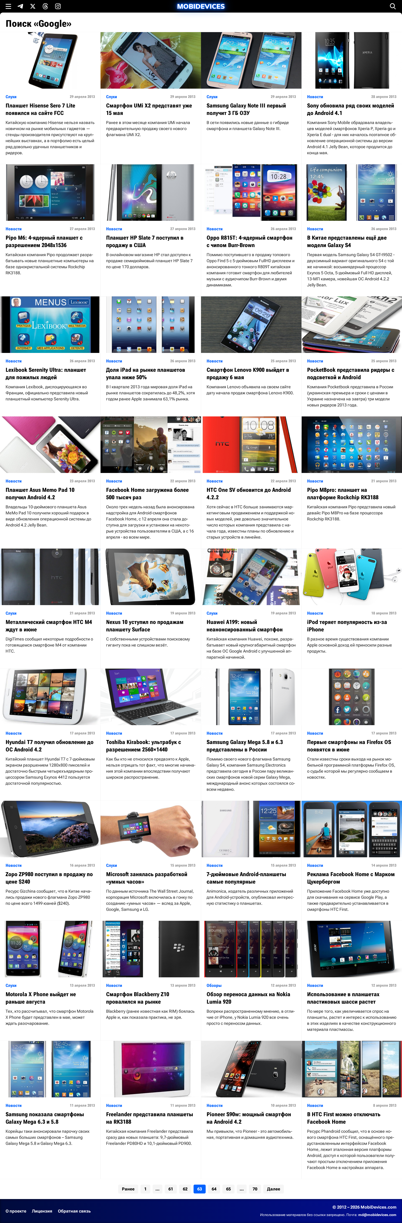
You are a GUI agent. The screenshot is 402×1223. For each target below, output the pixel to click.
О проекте (16, 1211)
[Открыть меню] (8, 6)
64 (214, 1188)
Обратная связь (74, 1211)
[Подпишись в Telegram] (20, 6)
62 (185, 1188)
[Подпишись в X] (33, 6)
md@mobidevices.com (377, 1215)
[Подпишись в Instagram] (58, 6)
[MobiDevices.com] (201, 6)
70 (255, 1188)
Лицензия (42, 1211)
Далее (273, 1188)
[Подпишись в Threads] (45, 6)
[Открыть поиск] (393, 6)
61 (170, 1188)
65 (228, 1188)
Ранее (128, 1188)
